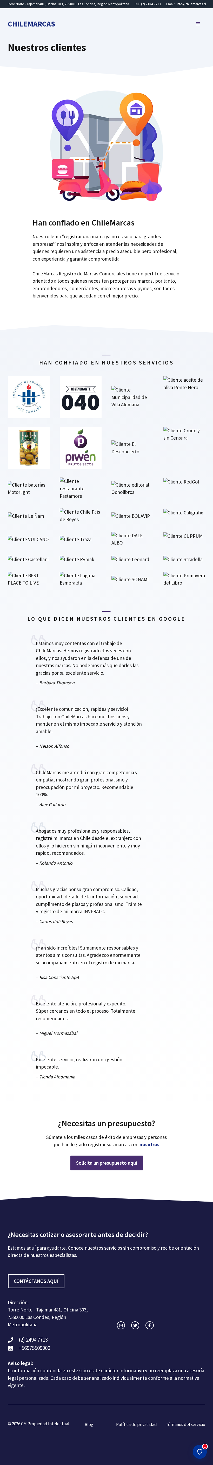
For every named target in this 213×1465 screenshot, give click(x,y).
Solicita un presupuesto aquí (106, 1163)
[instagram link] (121, 1325)
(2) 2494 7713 (151, 4)
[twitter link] (135, 1325)
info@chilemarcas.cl (191, 4)
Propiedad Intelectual (48, 1424)
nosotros (149, 1144)
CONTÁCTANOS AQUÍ (36, 1281)
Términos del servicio (185, 1424)
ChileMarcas (31, 24)
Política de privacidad (136, 1424)
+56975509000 (34, 1347)
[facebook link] (149, 1325)
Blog (89, 1424)
